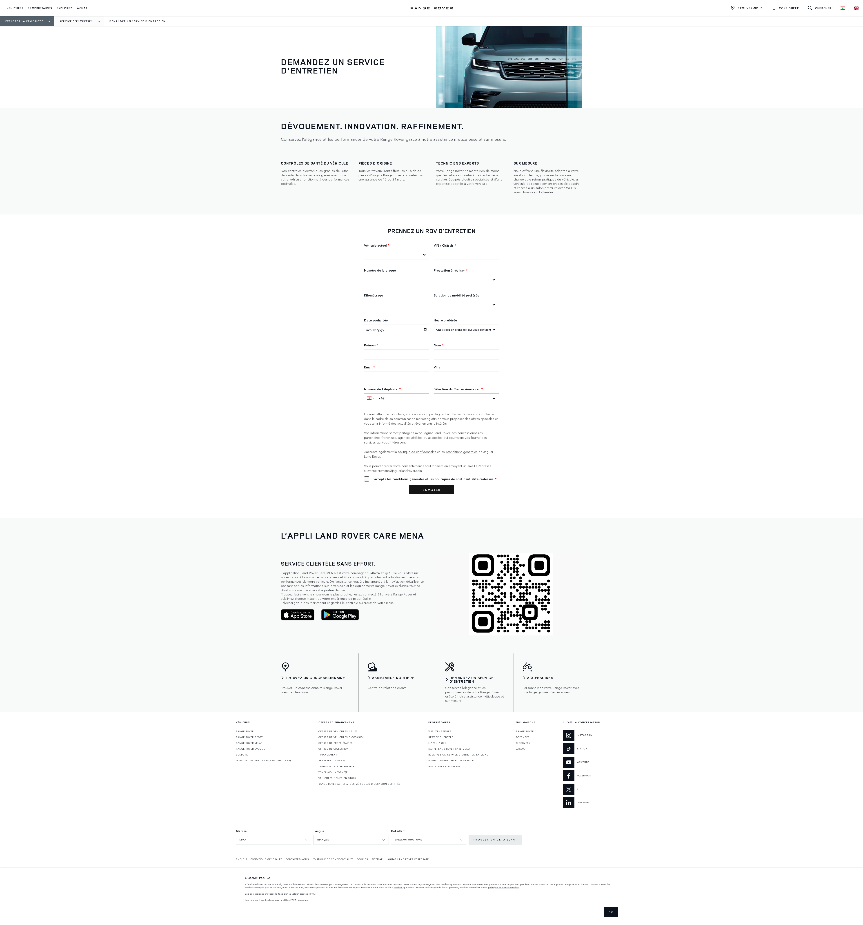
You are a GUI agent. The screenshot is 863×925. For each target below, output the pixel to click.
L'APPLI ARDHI (437, 742)
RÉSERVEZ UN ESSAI (331, 760)
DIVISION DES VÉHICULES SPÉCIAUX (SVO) (263, 760)
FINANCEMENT (327, 754)
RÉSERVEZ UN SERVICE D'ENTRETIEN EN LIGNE (458, 754)
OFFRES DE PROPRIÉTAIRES (335, 742)
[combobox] (273, 840)
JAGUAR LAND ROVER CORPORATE (407, 859)
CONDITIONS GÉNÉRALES (266, 859)
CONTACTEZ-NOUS (297, 859)
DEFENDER (522, 737)
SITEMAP (377, 859)
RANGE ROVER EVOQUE (250, 748)
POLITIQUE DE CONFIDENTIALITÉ (333, 859)
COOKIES (362, 859)
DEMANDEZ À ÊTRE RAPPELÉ (336, 766)
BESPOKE (242, 754)
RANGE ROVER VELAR (249, 742)
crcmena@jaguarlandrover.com (400, 470)
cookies (398, 887)
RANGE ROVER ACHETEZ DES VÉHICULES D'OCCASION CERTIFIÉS (359, 783)
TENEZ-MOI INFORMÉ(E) (333, 772)
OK (611, 912)
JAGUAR (521, 748)
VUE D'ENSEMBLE (439, 731)
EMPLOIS (241, 859)
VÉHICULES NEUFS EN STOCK (337, 778)
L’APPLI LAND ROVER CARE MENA (449, 748)
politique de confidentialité (417, 451)
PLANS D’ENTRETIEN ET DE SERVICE (451, 760)
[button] (370, 398)
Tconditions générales (462, 451)
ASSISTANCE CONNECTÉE (444, 766)
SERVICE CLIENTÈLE (440, 737)
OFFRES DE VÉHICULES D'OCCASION (341, 737)
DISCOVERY (523, 742)
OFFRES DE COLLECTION (333, 748)
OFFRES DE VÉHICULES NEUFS (338, 731)
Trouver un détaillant (495, 839)
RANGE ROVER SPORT (249, 737)
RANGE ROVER (245, 731)
